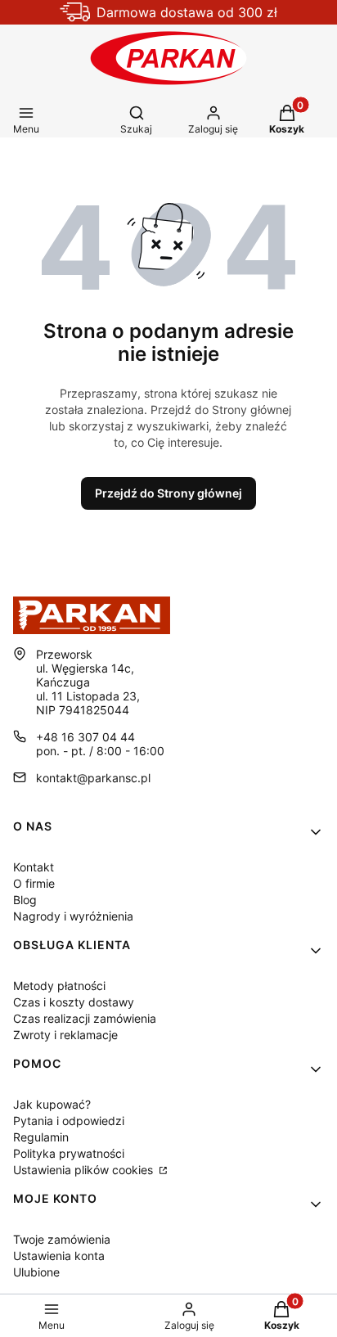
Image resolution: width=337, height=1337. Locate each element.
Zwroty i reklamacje (65, 1035)
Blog (25, 900)
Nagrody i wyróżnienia (73, 916)
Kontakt (33, 867)
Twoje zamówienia (61, 1239)
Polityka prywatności (68, 1153)
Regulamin (41, 1137)
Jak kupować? (52, 1104)
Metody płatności (59, 986)
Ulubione (36, 1272)
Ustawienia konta (59, 1256)
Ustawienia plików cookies (84, 1170)
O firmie (34, 883)
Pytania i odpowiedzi (68, 1121)
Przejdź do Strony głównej (168, 493)
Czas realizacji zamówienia (84, 1018)
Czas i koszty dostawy (73, 1002)
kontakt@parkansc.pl (93, 778)
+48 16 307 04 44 (85, 737)
